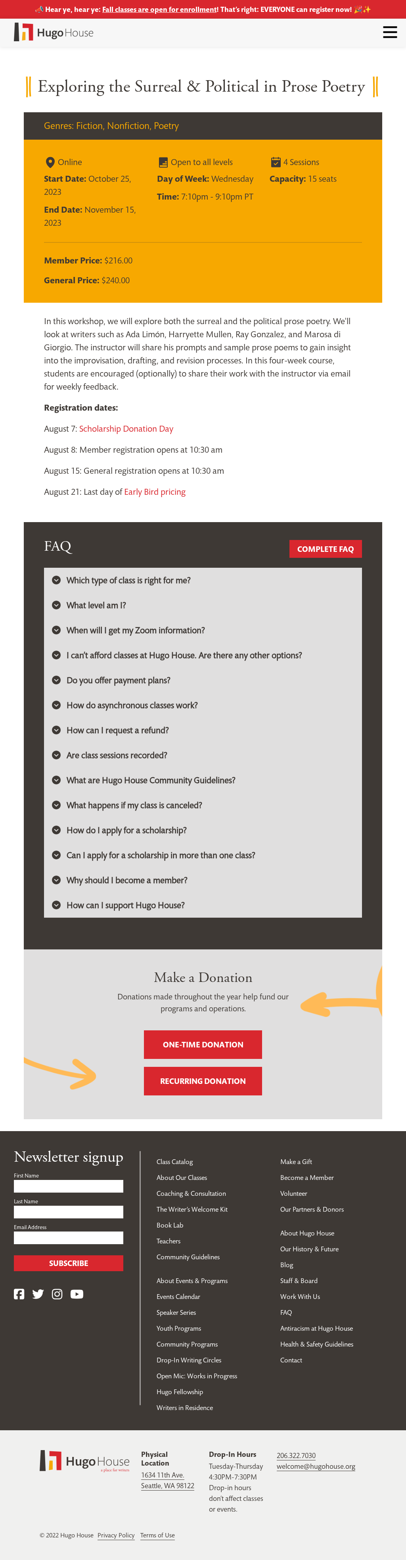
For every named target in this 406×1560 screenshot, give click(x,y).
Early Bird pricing (155, 491)
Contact (291, 1360)
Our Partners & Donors (312, 1209)
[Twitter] (38, 1294)
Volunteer (293, 1193)
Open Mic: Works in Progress (197, 1376)
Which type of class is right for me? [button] (129, 580)
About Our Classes (182, 1177)
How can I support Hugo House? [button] (126, 905)
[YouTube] (77, 1294)
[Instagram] (57, 1294)
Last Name (26, 1201)
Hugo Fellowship (180, 1391)
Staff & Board (299, 1280)
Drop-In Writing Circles (189, 1360)
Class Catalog (175, 1161)
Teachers (168, 1241)
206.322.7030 (296, 1455)
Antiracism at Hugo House (316, 1328)
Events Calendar (178, 1296)
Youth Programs (179, 1328)
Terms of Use (157, 1535)
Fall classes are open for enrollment (159, 9)
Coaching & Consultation (191, 1193)
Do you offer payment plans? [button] (118, 680)
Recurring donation (203, 1081)
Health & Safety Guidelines (316, 1344)
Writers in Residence (185, 1407)
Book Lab (170, 1225)
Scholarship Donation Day (126, 428)
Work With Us (300, 1296)
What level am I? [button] (96, 605)
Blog (286, 1264)
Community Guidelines (188, 1257)
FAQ (286, 1312)
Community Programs (187, 1344)
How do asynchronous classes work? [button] (132, 705)
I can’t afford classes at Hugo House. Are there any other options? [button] (184, 655)
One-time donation (203, 1044)
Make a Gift (296, 1161)
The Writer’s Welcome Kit (192, 1209)
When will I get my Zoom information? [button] (136, 630)
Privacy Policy (116, 1535)
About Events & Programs (192, 1280)
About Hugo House (307, 1233)
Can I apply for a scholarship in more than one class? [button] (161, 855)
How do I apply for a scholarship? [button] (127, 830)
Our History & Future (309, 1249)
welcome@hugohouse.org (316, 1466)
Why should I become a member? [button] (127, 880)
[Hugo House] (84, 1460)
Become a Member (307, 1177)
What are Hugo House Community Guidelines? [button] (151, 780)
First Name (26, 1175)
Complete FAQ (325, 549)
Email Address (30, 1227)
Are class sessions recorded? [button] (117, 755)
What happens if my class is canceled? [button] (134, 805)
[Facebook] (19, 1294)
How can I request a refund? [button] (118, 730)
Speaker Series (176, 1312)
